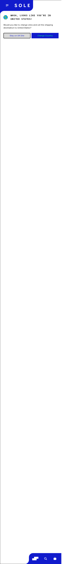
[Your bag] (55, 558)
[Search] (45, 558)
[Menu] (7, 5)
